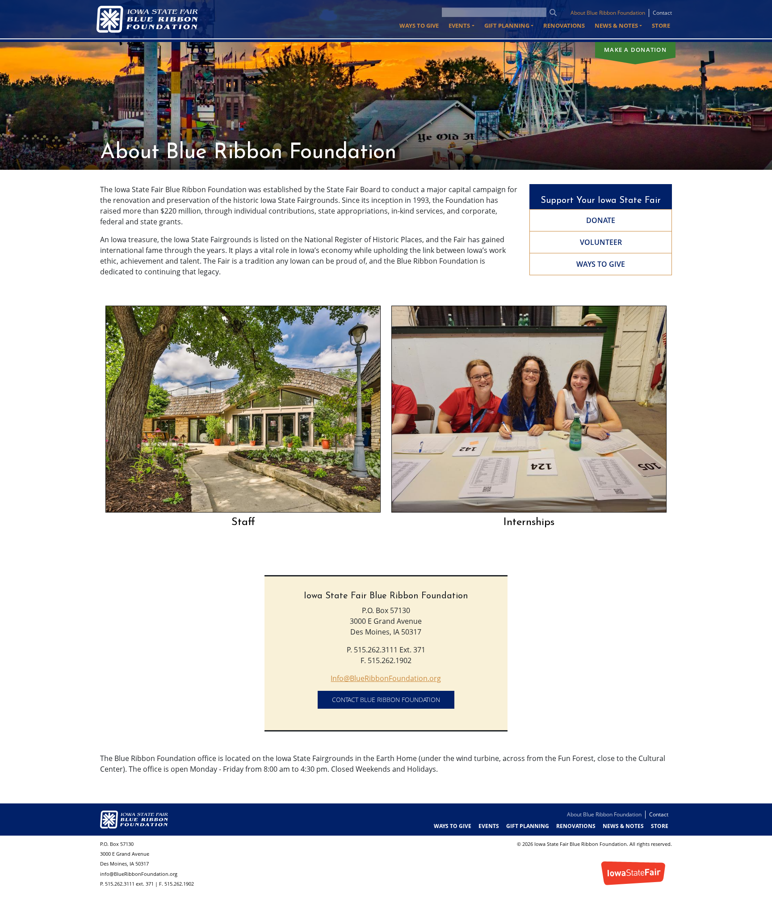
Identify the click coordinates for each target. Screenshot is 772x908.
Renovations (564, 25)
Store (661, 25)
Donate (600, 220)
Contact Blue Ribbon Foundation (386, 699)
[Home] (150, 19)
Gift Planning (527, 826)
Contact (662, 13)
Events (488, 826)
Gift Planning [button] (506, 25)
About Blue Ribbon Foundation (608, 13)
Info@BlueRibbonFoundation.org (386, 678)
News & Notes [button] (616, 25)
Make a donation (635, 50)
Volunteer (601, 242)
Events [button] (459, 25)
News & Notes (623, 826)
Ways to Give (419, 25)
